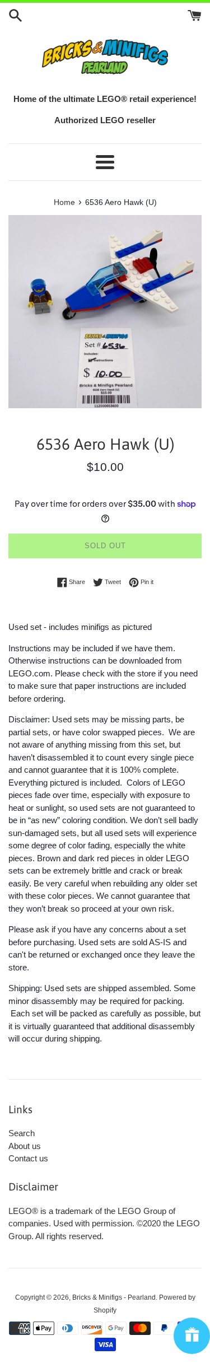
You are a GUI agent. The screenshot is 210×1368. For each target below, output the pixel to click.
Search (21, 1133)
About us (24, 1146)
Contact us (28, 1158)
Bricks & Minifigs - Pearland (114, 1297)
